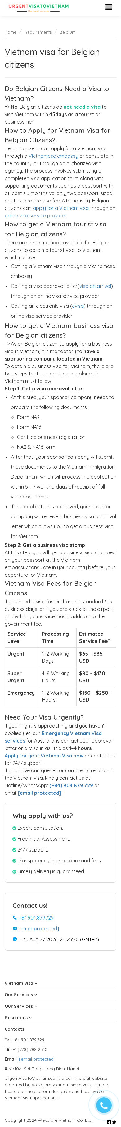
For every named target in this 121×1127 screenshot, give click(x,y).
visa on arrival (95, 286)
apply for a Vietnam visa (61, 208)
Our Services (19, 994)
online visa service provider (35, 215)
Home (10, 32)
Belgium (68, 32)
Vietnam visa (19, 983)
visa (79, 306)
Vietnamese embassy (53, 156)
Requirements (38, 32)
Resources (17, 1017)
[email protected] (39, 928)
